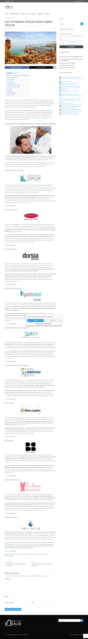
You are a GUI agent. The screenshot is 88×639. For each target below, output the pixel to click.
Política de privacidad (48, 323)
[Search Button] (81, 23)
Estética (13, 17)
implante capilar (36, 554)
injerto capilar (45, 554)
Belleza (33, 13)
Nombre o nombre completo (65, 33)
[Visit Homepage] (9, 7)
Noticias (23, 13)
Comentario (8, 579)
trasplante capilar (9, 556)
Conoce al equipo (14, 13)
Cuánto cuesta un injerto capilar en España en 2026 (70, 56)
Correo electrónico (10, 602)
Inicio (6, 13)
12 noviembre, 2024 (9, 28)
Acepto (35, 320)
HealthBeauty (10, 634)
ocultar (14, 73)
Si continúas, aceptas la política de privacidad (71, 44)
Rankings (40, 13)
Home (6, 17)
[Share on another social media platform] (54, 67)
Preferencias (52, 320)
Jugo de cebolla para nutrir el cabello (67, 63)
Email (60, 38)
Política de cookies (39, 323)
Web (33, 602)
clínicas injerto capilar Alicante (25, 554)
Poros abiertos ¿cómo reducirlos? (66, 65)
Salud (28, 13)
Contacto (47, 13)
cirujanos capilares (12, 554)
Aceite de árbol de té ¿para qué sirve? (67, 67)
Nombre (7, 596)
